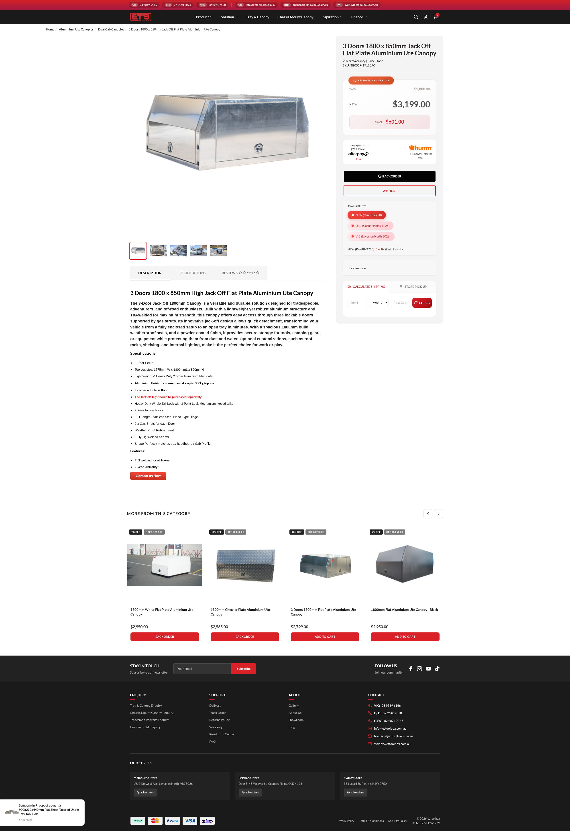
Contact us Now (148, 476)
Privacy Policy (345, 821)
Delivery (215, 705)
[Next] (438, 513)
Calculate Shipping (369, 286)
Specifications (192, 273)
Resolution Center (221, 734)
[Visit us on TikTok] (437, 668)
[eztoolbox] (140, 17)
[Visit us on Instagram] (419, 668)
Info (358, 159)
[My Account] (425, 16)
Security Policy (397, 821)
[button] (389, 191)
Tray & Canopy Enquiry (146, 705)
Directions (147, 792)
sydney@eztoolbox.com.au (392, 744)
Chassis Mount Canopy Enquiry (151, 712)
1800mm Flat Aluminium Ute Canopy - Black (404, 610)
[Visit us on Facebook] (410, 668)
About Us (295, 712)
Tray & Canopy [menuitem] (257, 17)
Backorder (391, 176)
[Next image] (318, 148)
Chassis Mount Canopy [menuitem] (295, 17)
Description (150, 273)
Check (424, 303)
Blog (292, 727)
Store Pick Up (416, 286)
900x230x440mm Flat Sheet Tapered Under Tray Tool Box (49, 812)
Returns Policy (219, 720)
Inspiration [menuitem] (330, 17)
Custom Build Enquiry (145, 727)
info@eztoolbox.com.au (390, 728)
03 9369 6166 (391, 705)
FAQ (212, 741)
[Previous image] (135, 148)
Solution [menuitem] (227, 17)
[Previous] (427, 513)
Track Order (217, 712)
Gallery (294, 705)
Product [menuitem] (202, 17)
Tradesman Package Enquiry (149, 720)
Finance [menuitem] (357, 17)
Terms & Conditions (371, 821)
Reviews (230, 273)
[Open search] (415, 16)
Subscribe (243, 668)
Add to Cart (325, 636)
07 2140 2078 (392, 713)
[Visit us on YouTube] (428, 668)
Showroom (296, 720)
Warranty (215, 727)
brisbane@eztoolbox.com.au (393, 736)
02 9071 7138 (393, 720)
